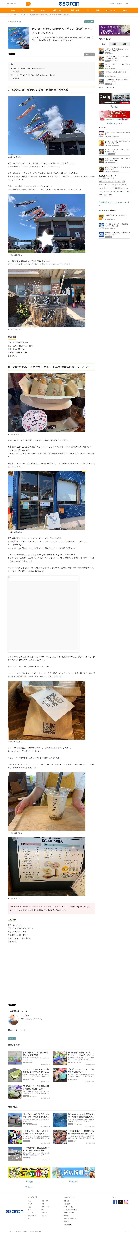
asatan (77, 1079)
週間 (114, 44)
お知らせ (44, 1213)
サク (112, 53)
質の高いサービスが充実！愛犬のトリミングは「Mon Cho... (117, 150)
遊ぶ (32, 10)
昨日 (104, 44)
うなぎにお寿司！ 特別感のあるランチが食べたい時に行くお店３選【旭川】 (81, 1133)
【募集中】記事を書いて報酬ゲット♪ (115, 215)
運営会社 (66, 1221)
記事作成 (111, 4)
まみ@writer (33, 1096)
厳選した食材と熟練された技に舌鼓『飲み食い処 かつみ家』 (117, 168)
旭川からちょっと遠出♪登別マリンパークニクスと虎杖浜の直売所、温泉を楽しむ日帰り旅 (81, 1116)
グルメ (13, 10)
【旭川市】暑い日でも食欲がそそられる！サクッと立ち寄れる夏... (117, 50)
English (124, 10)
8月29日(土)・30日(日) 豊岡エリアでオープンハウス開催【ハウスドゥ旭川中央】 (36, 1116)
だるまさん (25, 1015)
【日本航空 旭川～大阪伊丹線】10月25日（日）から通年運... (117, 80)
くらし (87, 10)
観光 (23, 10)
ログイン (128, 4)
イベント (44, 10)
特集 (29, 1201)
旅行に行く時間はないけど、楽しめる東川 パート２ (117, 65)
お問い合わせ (67, 1224)
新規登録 (119, 4)
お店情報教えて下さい (70, 1210)
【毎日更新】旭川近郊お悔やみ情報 (115, 72)
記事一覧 (66, 1201)
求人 (43, 1210)
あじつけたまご (78, 1062)
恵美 (75, 1141)
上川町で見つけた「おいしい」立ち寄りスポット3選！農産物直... (117, 57)
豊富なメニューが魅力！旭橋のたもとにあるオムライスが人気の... (117, 142)
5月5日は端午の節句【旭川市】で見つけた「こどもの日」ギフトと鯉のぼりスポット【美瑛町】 (81, 1055)
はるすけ (32, 1079)
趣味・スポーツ (59, 10)
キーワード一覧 (68, 1207)
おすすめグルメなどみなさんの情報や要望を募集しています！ (117, 233)
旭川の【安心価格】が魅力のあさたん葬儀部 (117, 133)
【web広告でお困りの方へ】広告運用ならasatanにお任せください (117, 225)
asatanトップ (12, 15)
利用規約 (66, 1215)
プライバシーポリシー (70, 1218)
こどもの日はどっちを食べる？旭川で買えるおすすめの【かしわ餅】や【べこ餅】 (36, 1071)
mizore (113, 68)
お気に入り (90, 54)
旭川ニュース (110, 10)
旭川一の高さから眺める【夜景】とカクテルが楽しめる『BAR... (117, 159)
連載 (98, 10)
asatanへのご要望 (69, 1213)
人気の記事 (67, 1204)
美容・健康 (75, 10)
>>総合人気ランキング (106, 87)
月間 (125, 44)
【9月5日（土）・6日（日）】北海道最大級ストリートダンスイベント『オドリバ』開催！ (36, 1133)
